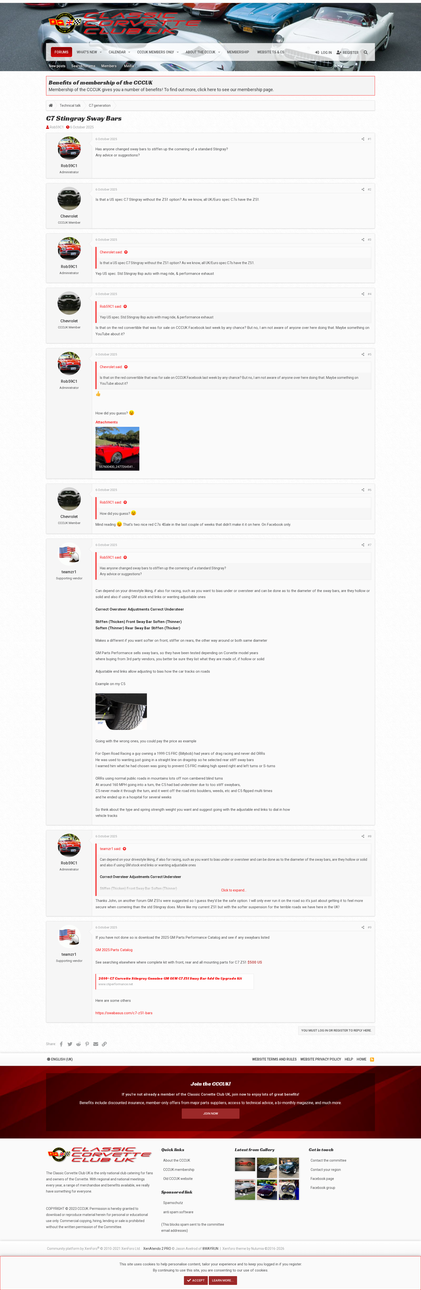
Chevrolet (69, 216)
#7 (369, 545)
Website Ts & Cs (270, 52)
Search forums (83, 66)
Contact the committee (328, 1160)
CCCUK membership (178, 1170)
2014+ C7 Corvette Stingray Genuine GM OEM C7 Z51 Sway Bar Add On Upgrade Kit (170, 978)
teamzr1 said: (110, 849)
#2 (369, 189)
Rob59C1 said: (111, 306)
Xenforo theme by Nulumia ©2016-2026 (253, 1249)
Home (361, 1059)
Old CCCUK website (178, 1179)
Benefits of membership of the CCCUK (101, 82)
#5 (369, 354)
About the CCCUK (200, 52)
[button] (100, 52)
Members (109, 66)
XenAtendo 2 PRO (157, 1249)
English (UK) (61, 1059)
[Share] (363, 139)
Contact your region (326, 1170)
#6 (369, 490)
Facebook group (323, 1188)
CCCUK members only (155, 52)
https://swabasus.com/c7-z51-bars (124, 1013)
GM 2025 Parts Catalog (114, 950)
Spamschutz (173, 1203)
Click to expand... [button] (234, 890)
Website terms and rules (274, 1059)
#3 (369, 239)
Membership (238, 52)
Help (349, 1059)
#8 (369, 836)
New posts (57, 66)
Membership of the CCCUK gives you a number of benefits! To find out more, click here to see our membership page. (161, 89)
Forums (61, 52)
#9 (369, 927)
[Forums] (51, 106)
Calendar (117, 52)
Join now (210, 1113)
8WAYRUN (210, 1249)
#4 (369, 294)
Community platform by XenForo (94, 1248)
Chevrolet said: (111, 252)
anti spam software (178, 1212)
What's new (87, 52)
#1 (369, 139)
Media (129, 66)
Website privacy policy (320, 1059)
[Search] (365, 52)
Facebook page (322, 1179)
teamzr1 (69, 572)
